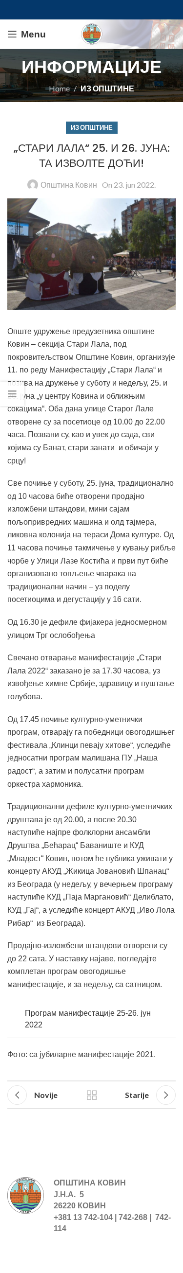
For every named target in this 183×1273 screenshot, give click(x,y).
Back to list (92, 1095)
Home (59, 88)
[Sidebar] (12, 394)
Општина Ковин (69, 184)
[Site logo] (92, 32)
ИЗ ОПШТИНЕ (107, 88)
